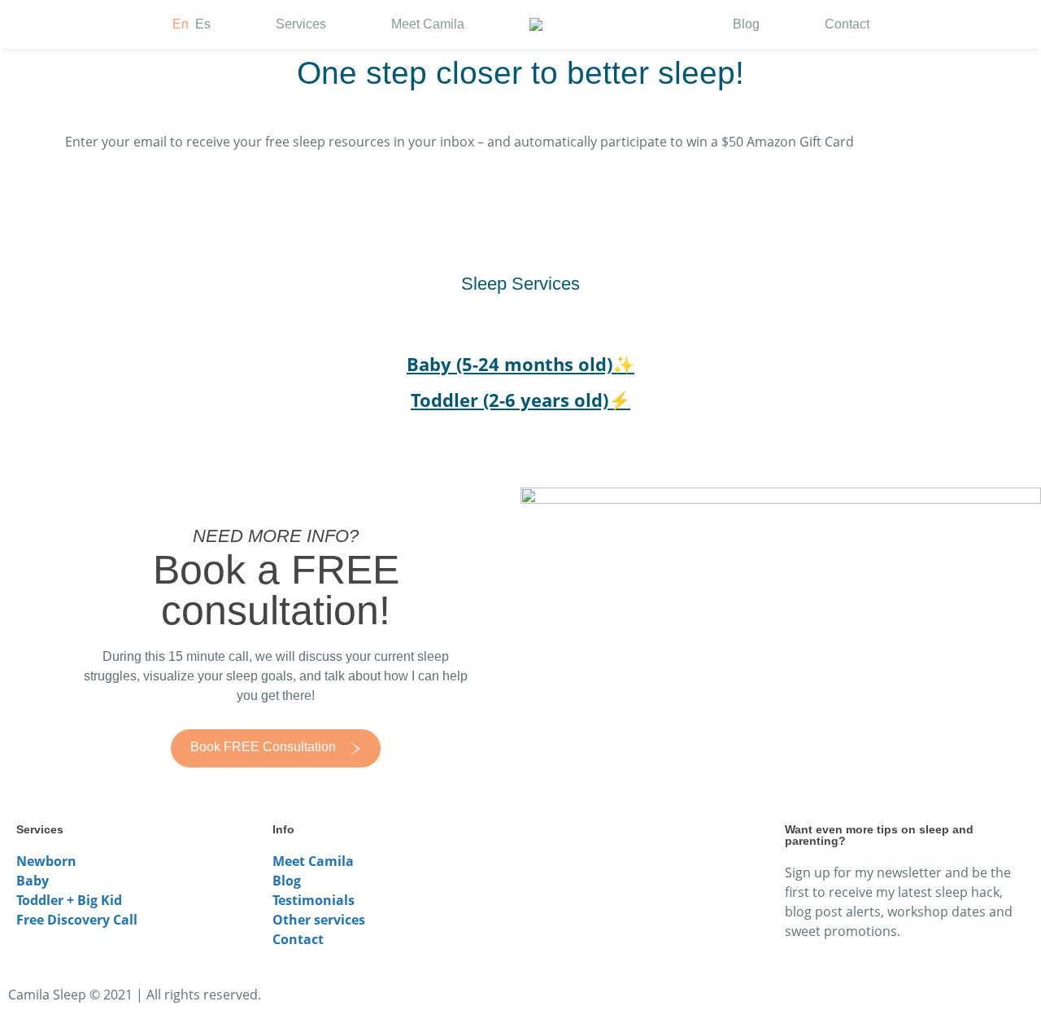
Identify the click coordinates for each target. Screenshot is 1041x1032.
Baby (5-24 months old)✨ (520, 364)
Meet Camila (427, 24)
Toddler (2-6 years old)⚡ (520, 399)
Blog (746, 24)
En (180, 24)
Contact (847, 24)
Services (301, 24)
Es (203, 24)
